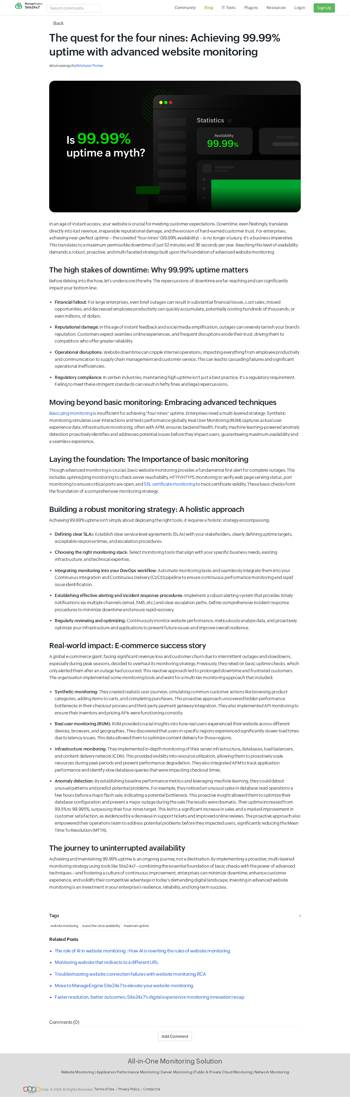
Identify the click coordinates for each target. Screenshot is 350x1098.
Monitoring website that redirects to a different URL (106, 962)
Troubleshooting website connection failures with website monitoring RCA (130, 974)
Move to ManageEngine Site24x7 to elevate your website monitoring (124, 985)
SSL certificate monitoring (170, 484)
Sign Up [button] (324, 8)
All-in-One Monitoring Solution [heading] (175, 1061)
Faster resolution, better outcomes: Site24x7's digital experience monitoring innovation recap (149, 997)
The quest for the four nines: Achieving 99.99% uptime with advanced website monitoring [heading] (164, 45)
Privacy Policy (128, 1089)
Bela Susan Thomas (89, 66)
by (76, 66)
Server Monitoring (177, 1072)
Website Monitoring (77, 1072)
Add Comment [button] (175, 1036)
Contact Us (151, 1089)
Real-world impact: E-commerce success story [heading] (127, 645)
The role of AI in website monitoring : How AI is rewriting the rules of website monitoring (144, 951)
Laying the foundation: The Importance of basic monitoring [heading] (148, 459)
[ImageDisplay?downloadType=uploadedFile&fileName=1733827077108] (175, 146)
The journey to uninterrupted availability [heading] (117, 848)
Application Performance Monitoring (128, 1072)
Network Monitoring (272, 1072)
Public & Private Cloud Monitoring (223, 1072)
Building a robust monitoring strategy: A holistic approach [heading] (146, 509)
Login (299, 7)
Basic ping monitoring (70, 413)
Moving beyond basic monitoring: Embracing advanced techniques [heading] (162, 402)
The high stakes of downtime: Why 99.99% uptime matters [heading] (148, 270)
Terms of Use (104, 1089)
